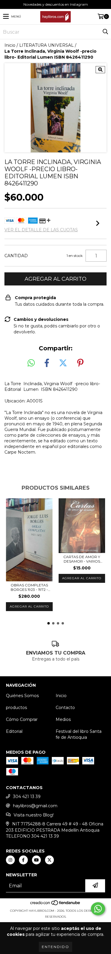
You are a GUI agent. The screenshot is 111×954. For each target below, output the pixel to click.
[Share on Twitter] (63, 363)
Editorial (14, 731)
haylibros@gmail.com (35, 805)
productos (16, 707)
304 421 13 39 (27, 796)
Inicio (9, 45)
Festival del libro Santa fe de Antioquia (79, 734)
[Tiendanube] (55, 905)
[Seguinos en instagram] (10, 859)
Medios (63, 719)
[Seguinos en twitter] (49, 859)
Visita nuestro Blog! (34, 815)
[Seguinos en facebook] (23, 859)
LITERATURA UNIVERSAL (46, 45)
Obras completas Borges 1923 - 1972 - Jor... (29, 587)
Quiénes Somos (22, 695)
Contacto (65, 707)
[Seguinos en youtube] (36, 859)
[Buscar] (105, 31)
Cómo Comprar (22, 719)
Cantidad (16, 255)
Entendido (55, 946)
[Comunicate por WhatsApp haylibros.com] (98, 908)
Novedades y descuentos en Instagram (55, 4)
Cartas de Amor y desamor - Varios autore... (81, 559)
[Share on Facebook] (46, 363)
